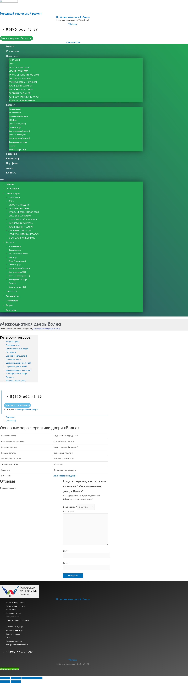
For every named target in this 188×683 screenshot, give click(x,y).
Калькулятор (13, 158)
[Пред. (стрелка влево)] (5, 681)
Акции (9, 168)
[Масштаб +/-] (37, 678)
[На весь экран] (26, 678)
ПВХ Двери (13, 120)
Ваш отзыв (68, 511)
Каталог (10, 104)
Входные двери (15, 109)
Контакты (11, 172)
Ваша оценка (70, 507)
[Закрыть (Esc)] (5, 678)
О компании (12, 51)
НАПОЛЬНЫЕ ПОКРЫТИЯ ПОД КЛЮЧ (24, 75)
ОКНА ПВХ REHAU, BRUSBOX (20, 78)
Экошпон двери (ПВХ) (17, 149)
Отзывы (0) (11, 420)
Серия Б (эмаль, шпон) (17, 124)
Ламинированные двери (18, 116)
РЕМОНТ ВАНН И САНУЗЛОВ (21, 86)
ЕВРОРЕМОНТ (14, 60)
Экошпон (12, 146)
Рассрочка (11, 153)
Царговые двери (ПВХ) (17, 135)
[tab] (57, 417)
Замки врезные (15, 113)
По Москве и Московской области (73, 17)
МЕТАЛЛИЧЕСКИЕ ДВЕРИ (19, 71)
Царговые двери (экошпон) (19, 138)
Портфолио (12, 163)
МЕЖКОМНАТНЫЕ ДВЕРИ (19, 67)
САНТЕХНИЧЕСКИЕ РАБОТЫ (20, 93)
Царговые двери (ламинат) (19, 131)
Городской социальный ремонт (21, 13)
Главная (10, 46)
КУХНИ (11, 64)
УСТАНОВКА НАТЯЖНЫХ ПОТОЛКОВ (24, 97)
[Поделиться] (16, 678)
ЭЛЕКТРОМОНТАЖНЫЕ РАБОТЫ (22, 101)
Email (66, 563)
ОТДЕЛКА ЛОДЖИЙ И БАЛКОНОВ (23, 82)
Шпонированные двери (18, 142)
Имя (66, 551)
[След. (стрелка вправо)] (16, 681)
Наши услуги (13, 56)
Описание (10, 417)
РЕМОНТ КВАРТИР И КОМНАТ (21, 90)
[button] (71, 180)
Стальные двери (15, 127)
